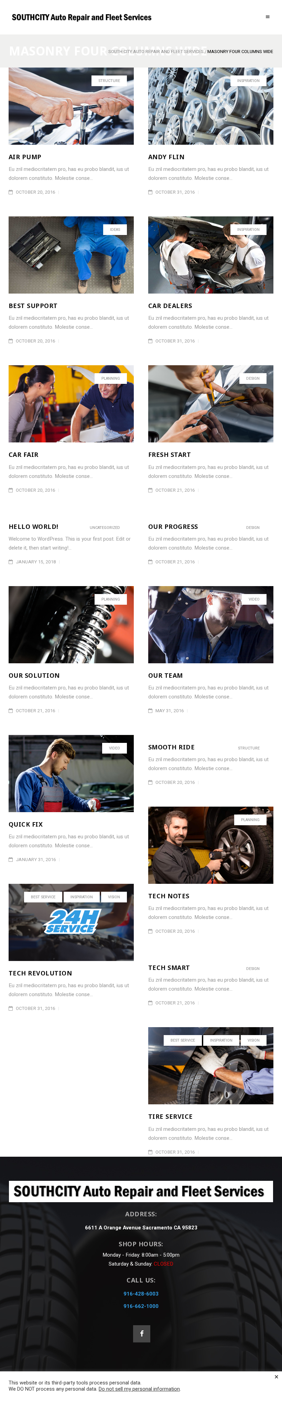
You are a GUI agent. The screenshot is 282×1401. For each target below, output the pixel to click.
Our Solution (34, 675)
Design (253, 378)
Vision (114, 897)
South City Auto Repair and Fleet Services (156, 51)
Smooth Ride (171, 747)
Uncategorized (105, 528)
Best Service (43, 897)
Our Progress (173, 526)
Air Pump (25, 157)
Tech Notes (168, 896)
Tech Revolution (40, 973)
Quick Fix (26, 824)
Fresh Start (169, 454)
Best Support (33, 305)
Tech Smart (169, 967)
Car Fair (24, 454)
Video (254, 599)
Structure (109, 81)
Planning (110, 378)
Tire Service (170, 1116)
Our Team (165, 675)
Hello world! (33, 526)
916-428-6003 (141, 1294)
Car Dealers (170, 305)
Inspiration (248, 81)
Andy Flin (166, 157)
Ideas (115, 230)
